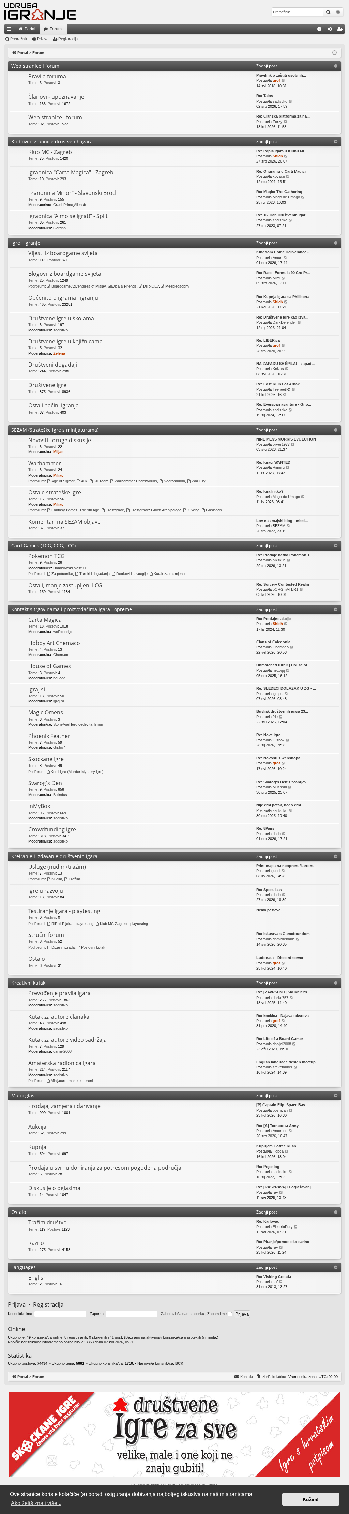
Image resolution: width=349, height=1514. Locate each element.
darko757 (280, 997)
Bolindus (60, 795)
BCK (179, 1363)
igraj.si (58, 701)
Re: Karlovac (267, 1221)
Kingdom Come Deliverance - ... (284, 252)
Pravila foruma (47, 76)
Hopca (278, 1151)
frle (275, 717)
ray (275, 1192)
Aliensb (80, 205)
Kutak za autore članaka (58, 1016)
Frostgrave (115, 510)
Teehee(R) (281, 389)
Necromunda (174, 481)
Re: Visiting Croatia (273, 1276)
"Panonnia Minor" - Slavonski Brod (72, 193)
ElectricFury (283, 1227)
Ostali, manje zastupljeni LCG (65, 585)
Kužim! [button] (311, 1499)
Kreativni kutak (28, 982)
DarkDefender (284, 322)
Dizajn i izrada (63, 947)
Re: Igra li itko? (270, 491)
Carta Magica (45, 619)
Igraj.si (36, 689)
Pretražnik (18, 39)
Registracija (68, 39)
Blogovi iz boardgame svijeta (64, 273)
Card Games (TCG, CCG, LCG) (43, 545)
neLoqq (59, 678)
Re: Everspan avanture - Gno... (283, 404)
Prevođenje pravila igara (59, 993)
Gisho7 (59, 747)
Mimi (276, 278)
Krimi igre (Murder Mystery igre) (77, 772)
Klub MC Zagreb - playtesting (124, 924)
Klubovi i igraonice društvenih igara (52, 141)
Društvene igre (47, 385)
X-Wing (193, 510)
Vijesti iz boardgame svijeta (63, 253)
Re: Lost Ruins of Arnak (278, 384)
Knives (278, 369)
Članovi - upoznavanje (56, 97)
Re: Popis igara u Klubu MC (281, 151)
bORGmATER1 (285, 589)
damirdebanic (284, 939)
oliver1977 (281, 444)
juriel (276, 871)
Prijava (42, 39)
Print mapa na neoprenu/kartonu (285, 866)
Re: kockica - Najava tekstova (282, 1016)
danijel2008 (62, 1051)
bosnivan (280, 1110)
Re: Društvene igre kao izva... (282, 317)
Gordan (59, 228)
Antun (277, 258)
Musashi (280, 787)
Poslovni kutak (93, 947)
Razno (36, 1243)
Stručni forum (46, 935)
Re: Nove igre (268, 735)
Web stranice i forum (35, 66)
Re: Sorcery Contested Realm (282, 584)
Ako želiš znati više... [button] (36, 1503)
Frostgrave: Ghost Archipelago (156, 510)
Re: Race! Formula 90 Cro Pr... (283, 273)
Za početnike (62, 574)
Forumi (56, 29)
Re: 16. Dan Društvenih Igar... (282, 215)
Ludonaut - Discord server (279, 958)
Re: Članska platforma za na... (283, 116)
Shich (278, 156)
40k (84, 481)
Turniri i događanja (94, 574)
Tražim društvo (47, 1222)
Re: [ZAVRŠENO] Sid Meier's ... (283, 992)
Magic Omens (45, 712)
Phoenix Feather (49, 736)
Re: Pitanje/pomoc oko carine (282, 1242)
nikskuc (279, 560)
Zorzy (278, 122)
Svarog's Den (45, 783)
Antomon (280, 1131)
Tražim (74, 879)
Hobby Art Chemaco (54, 643)
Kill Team (101, 481)
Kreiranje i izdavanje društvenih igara (54, 856)
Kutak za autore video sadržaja (67, 1040)
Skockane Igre (46, 759)
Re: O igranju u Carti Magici (281, 171)
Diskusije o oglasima (54, 1188)
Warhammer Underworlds (136, 481)
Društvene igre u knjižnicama (65, 341)
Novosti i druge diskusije (59, 440)
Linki (10, 30)
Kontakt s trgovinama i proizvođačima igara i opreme (71, 609)
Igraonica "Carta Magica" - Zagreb (70, 172)
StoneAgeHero (65, 724)
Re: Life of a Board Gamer (279, 1039)
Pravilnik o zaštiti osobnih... (281, 75)
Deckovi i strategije (132, 574)
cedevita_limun (90, 724)
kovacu (279, 176)
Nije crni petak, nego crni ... (280, 805)
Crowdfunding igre (52, 829)
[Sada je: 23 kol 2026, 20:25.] (334, 53)
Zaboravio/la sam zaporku (182, 1314)
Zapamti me (217, 1314)
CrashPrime (63, 205)
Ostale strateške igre (54, 492)
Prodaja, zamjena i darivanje (64, 1106)
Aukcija (37, 1126)
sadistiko (280, 101)
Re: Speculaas (269, 889)
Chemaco (61, 655)
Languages (23, 1267)
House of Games (49, 666)
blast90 (80, 568)
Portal (30, 29)
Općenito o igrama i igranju (63, 298)
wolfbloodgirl (63, 632)
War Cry (199, 481)
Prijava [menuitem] (331, 30)
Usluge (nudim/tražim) (57, 866)
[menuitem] (319, 29)
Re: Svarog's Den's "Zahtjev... (282, 782)
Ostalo (36, 958)
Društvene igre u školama (61, 318)
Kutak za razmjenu (169, 574)
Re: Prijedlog (267, 1166)
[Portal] (40, 12)
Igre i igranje (25, 243)
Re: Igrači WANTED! (274, 462)
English (37, 1277)
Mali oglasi (23, 1095)
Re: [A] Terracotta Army (277, 1126)
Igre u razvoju (45, 890)
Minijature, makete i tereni (72, 1081)
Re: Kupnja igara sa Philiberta (282, 297)
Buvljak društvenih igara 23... (282, 711)
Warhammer (44, 463)
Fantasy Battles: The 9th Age (75, 510)
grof (276, 80)
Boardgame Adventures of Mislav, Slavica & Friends (94, 286)
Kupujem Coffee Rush (276, 1146)
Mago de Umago (286, 197)
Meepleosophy (177, 286)
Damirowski (63, 568)
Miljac (58, 452)
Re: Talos (264, 96)
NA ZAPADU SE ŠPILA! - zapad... (285, 363)
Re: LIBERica (268, 340)
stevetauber (282, 1067)
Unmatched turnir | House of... (283, 665)
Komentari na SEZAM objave (64, 521)
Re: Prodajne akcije (273, 619)
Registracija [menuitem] (341, 30)
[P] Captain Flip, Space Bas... (282, 1105)
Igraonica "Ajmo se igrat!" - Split (68, 216)
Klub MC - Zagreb (50, 152)
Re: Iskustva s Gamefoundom (283, 934)
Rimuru (279, 467)
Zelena (59, 353)
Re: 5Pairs (265, 828)
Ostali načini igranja (53, 405)
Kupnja (37, 1147)
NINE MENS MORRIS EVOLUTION (286, 439)
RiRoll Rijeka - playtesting (72, 924)
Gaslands (214, 510)
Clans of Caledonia (273, 642)
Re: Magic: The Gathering (279, 192)
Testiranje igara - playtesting (64, 911)
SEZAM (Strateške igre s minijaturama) (54, 430)
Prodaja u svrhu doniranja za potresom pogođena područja (104, 1167)
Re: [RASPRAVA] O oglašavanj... (285, 1187)
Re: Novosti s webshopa (278, 758)
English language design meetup (286, 1062)
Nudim (56, 879)
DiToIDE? (151, 286)
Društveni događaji (52, 364)
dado (277, 834)
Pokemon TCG (46, 556)
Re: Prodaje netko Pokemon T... (284, 555)
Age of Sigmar (63, 481)
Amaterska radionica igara (62, 1063)
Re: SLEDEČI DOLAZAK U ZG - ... (286, 688)
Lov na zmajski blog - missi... (282, 521)
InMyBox (39, 806)
